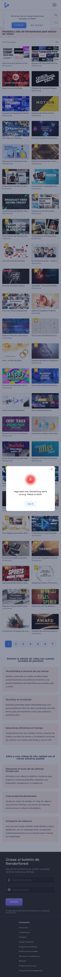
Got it (30, 504)
